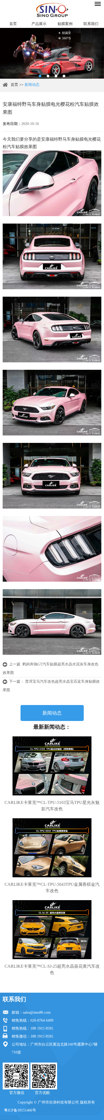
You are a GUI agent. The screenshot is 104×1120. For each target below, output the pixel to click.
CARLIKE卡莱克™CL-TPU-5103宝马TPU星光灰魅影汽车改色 (52, 805)
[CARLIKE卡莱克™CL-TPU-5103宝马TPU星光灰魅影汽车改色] (52, 765)
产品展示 (38, 24)
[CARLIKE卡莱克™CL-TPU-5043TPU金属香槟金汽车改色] (52, 847)
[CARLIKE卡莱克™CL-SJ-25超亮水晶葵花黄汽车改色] (52, 929)
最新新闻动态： (52, 727)
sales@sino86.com (37, 1012)
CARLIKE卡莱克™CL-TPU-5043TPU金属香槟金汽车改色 (52, 887)
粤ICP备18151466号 (20, 1110)
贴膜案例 (65, 24)
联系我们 (14, 999)
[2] (48, 76)
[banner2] (64, 76)
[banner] (40, 76)
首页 (13, 24)
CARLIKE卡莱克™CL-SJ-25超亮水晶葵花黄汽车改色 (52, 969)
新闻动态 (32, 85)
